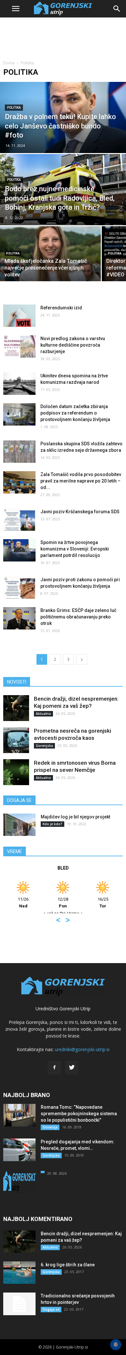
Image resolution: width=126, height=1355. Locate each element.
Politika (14, 107)
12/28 (63, 902)
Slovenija (50, 1127)
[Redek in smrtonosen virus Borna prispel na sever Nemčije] (16, 772)
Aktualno (43, 713)
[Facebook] (54, 1067)
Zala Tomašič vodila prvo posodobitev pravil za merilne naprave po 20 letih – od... (80, 481)
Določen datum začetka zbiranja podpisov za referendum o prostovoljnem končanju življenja (75, 413)
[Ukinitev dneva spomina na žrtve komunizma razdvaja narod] (19, 383)
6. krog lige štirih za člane (68, 1264)
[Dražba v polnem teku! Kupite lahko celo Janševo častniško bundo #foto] (63, 117)
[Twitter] (71, 1067)
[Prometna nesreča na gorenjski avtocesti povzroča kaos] (16, 740)
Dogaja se (51, 1309)
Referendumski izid (61, 307)
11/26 (23, 902)
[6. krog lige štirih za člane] (19, 1272)
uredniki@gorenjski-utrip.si (82, 1049)
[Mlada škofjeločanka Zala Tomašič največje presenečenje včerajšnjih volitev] (50, 253)
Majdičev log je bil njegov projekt (75, 816)
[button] (117, 8)
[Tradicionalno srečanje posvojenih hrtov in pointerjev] (19, 1304)
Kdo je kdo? (52, 824)
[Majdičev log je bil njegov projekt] (19, 825)
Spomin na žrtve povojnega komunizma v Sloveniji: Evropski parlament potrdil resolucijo (74, 549)
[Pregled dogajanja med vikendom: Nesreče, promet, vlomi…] (19, 1149)
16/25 (103, 902)
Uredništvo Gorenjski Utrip (63, 1008)
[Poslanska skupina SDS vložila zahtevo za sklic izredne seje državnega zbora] (19, 451)
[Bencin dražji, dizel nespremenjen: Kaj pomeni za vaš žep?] (16, 708)
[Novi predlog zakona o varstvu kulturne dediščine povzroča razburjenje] (19, 346)
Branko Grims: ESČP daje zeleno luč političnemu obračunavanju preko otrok (78, 617)
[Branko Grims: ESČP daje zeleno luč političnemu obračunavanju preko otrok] (19, 618)
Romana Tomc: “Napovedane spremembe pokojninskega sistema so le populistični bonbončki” (79, 1114)
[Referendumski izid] (19, 316)
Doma (9, 63)
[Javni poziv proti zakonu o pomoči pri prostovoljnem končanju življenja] (19, 587)
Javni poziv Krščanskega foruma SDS (80, 511)
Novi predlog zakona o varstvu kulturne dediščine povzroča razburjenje (72, 345)
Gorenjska (44, 745)
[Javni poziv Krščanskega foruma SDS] (19, 519)
